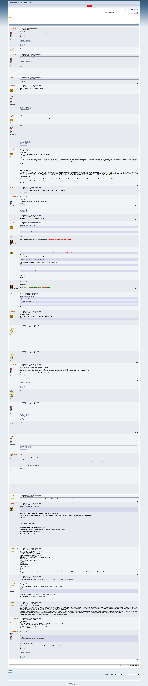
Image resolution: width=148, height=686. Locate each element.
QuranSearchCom (14, 28)
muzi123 (12, 576)
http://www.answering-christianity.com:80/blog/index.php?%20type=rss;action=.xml (32, 231)
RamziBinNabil (14, 495)
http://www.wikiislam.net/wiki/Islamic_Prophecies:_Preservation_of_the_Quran (49, 586)
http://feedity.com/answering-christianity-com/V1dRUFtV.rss (29, 319)
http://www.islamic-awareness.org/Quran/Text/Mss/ (38, 596)
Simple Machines (78, 683)
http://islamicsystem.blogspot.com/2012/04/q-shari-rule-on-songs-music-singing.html (33, 626)
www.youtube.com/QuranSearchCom (25, 40)
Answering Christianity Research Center (21, 2)
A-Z (129, 9)
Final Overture (13, 583)
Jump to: (120, 665)
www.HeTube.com (22, 45)
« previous (135, 21)
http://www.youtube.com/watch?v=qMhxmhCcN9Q (67, 498)
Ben (11, 236)
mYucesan (13, 85)
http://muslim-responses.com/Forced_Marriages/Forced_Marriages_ (30, 270)
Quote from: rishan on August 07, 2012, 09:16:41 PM (27, 225)
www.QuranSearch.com (23, 110)
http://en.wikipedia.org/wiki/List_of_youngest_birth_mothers (39, 287)
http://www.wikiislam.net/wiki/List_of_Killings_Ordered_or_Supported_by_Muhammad (47, 579)
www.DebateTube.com (23, 43)
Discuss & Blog (133, 9)
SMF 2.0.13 (70, 683)
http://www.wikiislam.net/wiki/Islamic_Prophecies (68, 579)
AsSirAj (12, 48)
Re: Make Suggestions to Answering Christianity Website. (31, 47)
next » (138, 21)
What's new (127, 9)
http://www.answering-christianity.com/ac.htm (31, 307)
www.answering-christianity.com (24, 109)
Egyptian (12, 325)
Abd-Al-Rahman (13, 422)
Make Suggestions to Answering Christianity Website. (31, 28)
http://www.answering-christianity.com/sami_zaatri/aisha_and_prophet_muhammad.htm (32, 259)
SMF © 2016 (74, 683)
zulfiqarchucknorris (14, 548)
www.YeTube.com (22, 44)
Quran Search (130, 2)
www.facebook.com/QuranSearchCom (25, 62)
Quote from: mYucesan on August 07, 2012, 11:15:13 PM (28, 296)
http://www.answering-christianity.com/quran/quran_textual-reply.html (44, 594)
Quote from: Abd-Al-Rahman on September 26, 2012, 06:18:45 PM (29, 506)
